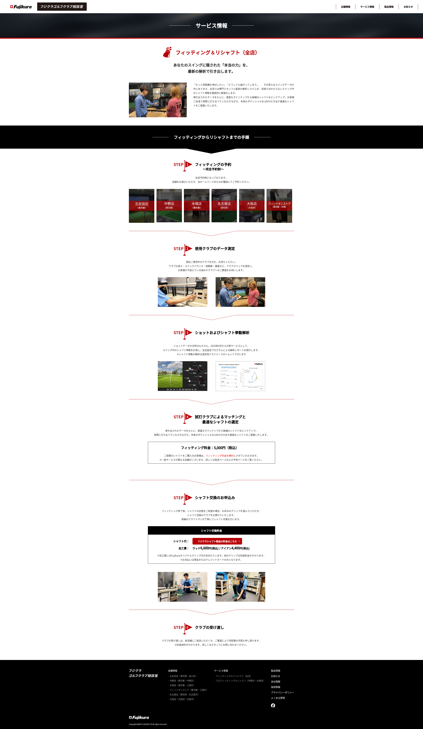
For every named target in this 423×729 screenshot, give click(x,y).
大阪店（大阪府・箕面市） (182, 699)
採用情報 (275, 686)
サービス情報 (367, 6)
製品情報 (389, 6)
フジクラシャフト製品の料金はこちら (217, 541)
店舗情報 (345, 6)
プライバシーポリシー (282, 692)
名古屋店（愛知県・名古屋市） (185, 694)
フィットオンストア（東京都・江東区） (189, 689)
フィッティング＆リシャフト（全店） (234, 675)
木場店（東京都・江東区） (182, 685)
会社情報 (275, 681)
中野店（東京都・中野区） (182, 680)
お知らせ (408, 6)
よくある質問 (278, 697)
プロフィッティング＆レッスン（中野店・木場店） (240, 680)
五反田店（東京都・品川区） (184, 675)
